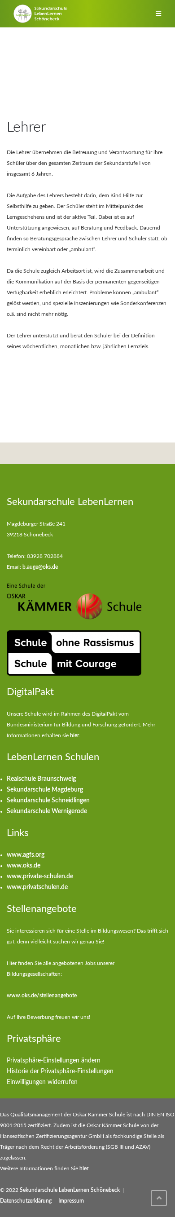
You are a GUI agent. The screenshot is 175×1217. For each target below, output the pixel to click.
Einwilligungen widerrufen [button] (42, 1082)
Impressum (71, 1201)
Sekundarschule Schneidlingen (48, 800)
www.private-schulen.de (40, 876)
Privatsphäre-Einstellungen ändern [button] (54, 1061)
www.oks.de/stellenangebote (42, 995)
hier (74, 735)
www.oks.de (23, 866)
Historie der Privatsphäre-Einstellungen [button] (60, 1071)
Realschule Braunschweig (41, 779)
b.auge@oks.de (40, 567)
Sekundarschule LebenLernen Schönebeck (70, 1190)
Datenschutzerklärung (26, 1201)
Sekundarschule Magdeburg (45, 790)
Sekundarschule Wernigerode (47, 811)
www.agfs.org (25, 855)
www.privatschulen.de (37, 887)
